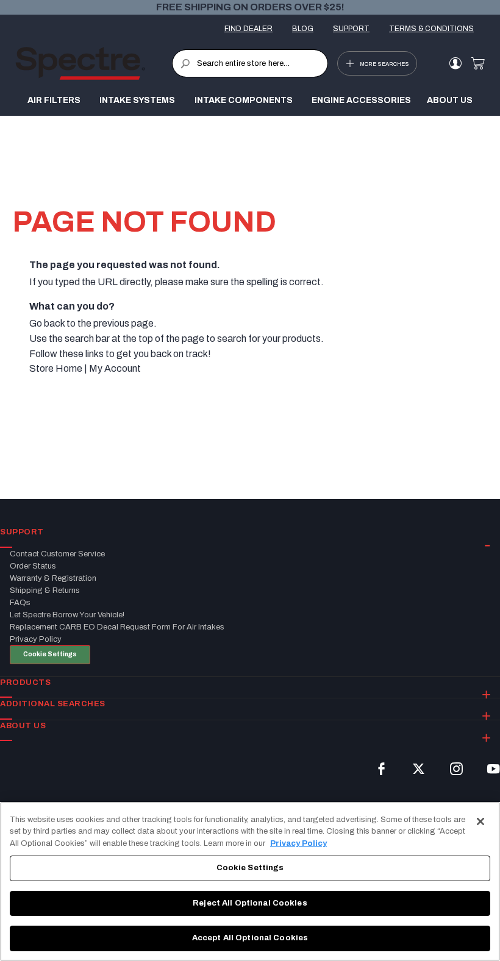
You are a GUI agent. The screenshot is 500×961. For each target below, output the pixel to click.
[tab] (250, 533)
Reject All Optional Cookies (250, 903)
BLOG (302, 28)
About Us (450, 100)
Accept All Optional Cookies (250, 938)
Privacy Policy (298, 843)
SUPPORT (351, 28)
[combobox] (250, 63)
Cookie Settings (50, 654)
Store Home (55, 368)
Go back (47, 323)
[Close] (480, 821)
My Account (115, 368)
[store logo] (93, 63)
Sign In (455, 63)
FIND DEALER (248, 28)
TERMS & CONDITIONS (431, 28)
